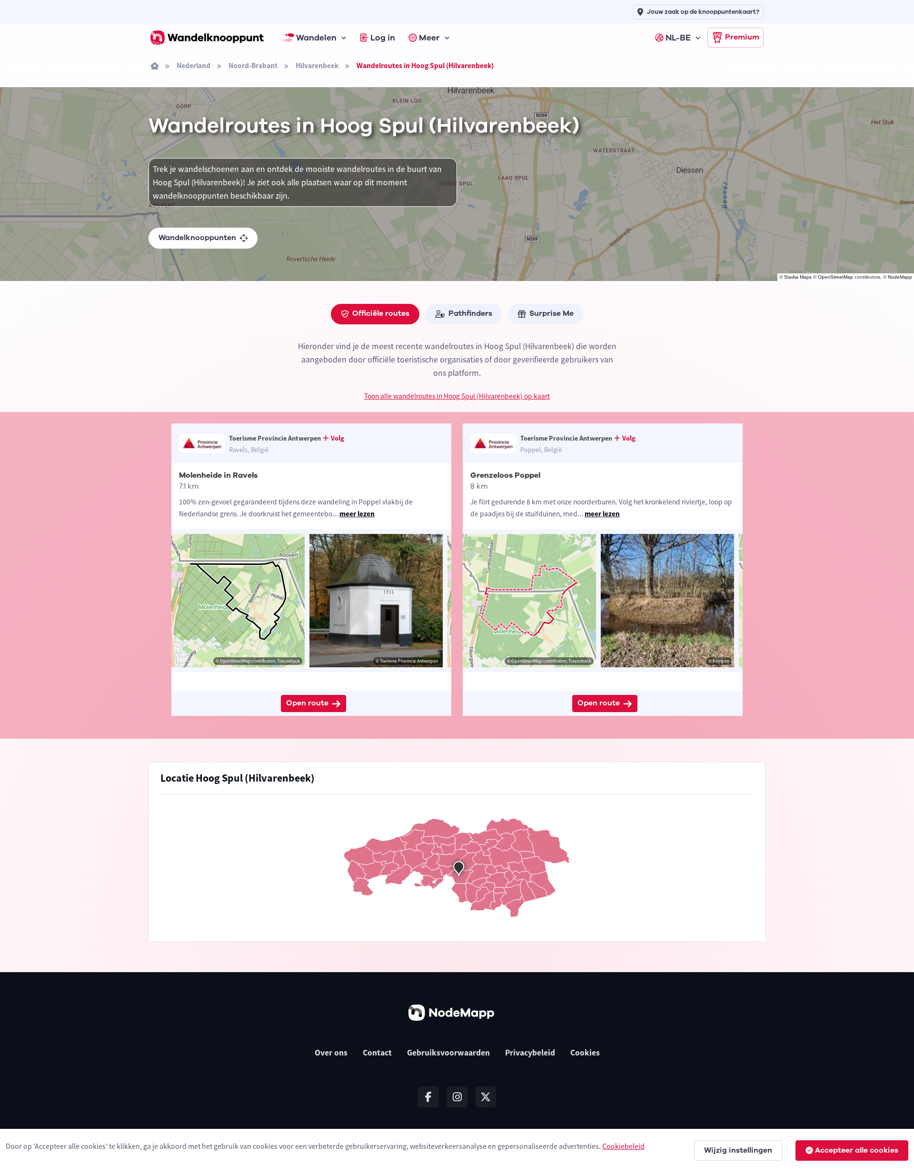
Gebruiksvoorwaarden (448, 1052)
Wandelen (316, 37)
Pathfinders (470, 313)
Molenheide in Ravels (218, 475)
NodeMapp (900, 277)
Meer (429, 37)
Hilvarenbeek (317, 65)
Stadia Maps (798, 277)
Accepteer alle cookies (856, 1150)
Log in (382, 37)
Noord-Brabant (253, 65)
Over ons (331, 1052)
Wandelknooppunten (197, 237)
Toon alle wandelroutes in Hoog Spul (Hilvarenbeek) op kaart (457, 396)
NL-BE (678, 37)
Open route (307, 703)
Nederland (193, 65)
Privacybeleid (530, 1052)
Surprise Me (551, 313)
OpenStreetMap (835, 277)
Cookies (585, 1052)
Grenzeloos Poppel (505, 475)
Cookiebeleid (623, 1146)
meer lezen (357, 513)
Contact (377, 1052)
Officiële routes (380, 313)
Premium (742, 37)
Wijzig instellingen (738, 1150)
